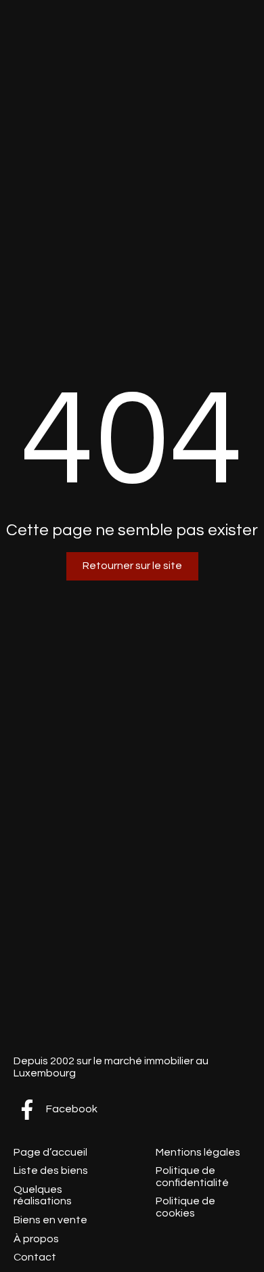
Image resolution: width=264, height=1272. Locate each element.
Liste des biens (51, 1170)
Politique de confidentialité (192, 1176)
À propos (36, 1238)
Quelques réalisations (43, 1195)
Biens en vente (50, 1219)
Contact (35, 1257)
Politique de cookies (185, 1207)
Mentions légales (198, 1152)
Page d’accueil (50, 1152)
